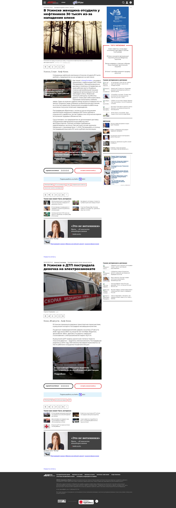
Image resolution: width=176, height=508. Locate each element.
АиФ (57, 312)
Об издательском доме (63, 474)
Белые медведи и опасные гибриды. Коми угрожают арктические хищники (117, 65)
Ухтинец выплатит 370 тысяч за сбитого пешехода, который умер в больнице (61, 214)
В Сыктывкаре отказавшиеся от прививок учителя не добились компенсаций (61, 208)
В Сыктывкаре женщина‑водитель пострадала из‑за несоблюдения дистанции (76, 369)
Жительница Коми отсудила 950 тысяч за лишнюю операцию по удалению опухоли (61, 203)
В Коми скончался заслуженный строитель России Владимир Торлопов (118, 57)
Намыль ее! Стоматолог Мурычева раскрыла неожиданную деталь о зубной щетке (121, 90)
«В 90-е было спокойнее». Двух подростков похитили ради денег (120, 113)
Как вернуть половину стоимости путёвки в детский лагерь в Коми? (90, 202)
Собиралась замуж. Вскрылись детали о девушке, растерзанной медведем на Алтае (120, 273)
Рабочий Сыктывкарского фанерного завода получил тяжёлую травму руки (76, 153)
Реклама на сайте (77, 474)
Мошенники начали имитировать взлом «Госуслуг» (120, 136)
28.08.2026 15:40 (48, 262)
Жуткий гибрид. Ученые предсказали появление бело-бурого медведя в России (121, 291)
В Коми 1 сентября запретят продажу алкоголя (117, 72)
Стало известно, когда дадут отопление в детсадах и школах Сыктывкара (117, 50)
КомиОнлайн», (87, 80)
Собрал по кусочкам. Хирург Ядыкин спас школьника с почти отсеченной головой (121, 102)
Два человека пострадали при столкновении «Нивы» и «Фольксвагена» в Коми (60, 420)
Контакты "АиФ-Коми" (103, 474)
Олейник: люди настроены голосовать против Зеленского (119, 148)
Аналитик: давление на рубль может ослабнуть (120, 142)
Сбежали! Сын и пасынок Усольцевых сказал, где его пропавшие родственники (121, 267)
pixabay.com (66, 62)
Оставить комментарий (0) (88, 170)
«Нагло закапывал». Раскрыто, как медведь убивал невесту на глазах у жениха (121, 297)
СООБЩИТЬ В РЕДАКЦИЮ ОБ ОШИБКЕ (87, 476)
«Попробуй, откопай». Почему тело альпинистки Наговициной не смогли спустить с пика (121, 96)
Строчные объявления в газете (65, 476)
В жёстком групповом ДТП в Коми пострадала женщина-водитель (90, 414)
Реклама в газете (90, 474)
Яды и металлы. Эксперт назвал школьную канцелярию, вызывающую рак (120, 279)
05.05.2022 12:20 (48, 7)
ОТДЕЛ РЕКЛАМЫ (115, 474)
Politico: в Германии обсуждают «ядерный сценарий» (119, 130)
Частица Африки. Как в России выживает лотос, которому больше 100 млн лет (121, 285)
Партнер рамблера (72, 501)
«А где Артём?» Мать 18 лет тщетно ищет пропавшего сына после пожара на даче (121, 84)
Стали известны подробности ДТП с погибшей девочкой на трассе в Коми (89, 420)
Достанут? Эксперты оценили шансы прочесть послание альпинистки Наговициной (121, 108)
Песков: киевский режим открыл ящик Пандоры (119, 124)
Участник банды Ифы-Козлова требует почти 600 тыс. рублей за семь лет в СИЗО (90, 208)
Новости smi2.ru (50, 257)
